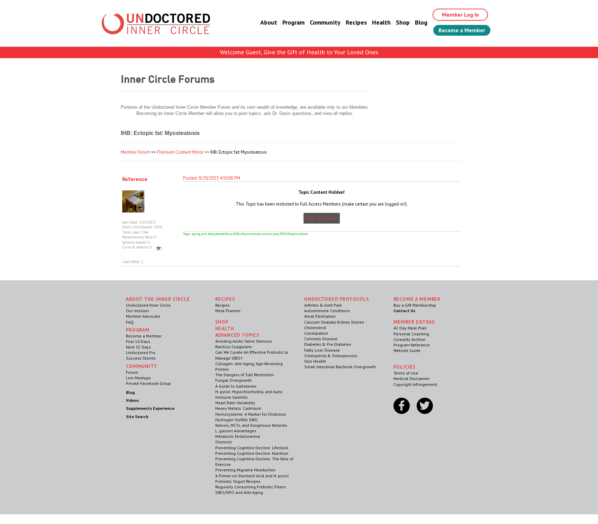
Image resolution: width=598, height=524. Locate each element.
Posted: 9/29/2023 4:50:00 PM (211, 178)
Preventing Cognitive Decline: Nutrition (251, 453)
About (268, 22)
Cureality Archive (409, 339)
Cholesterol (315, 327)
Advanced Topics (237, 335)
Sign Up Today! (321, 218)
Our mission (137, 310)
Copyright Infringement (415, 384)
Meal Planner (228, 310)
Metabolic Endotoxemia (237, 436)
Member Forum (135, 152)
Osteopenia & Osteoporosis (330, 355)
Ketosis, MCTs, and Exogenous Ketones (251, 425)
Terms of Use (405, 373)
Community (325, 22)
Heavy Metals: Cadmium (238, 408)
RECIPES (225, 299)
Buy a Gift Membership (414, 305)
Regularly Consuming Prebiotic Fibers (250, 486)
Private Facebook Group (148, 383)
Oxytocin (223, 441)
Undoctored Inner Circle (148, 305)
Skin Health (315, 361)
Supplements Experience (150, 408)
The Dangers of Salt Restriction (244, 374)
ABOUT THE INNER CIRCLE (158, 299)
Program (293, 22)
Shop (403, 22)
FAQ (130, 322)
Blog (421, 22)
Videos (132, 400)
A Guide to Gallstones (235, 386)
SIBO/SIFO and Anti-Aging (239, 492)
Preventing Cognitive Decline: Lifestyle (251, 447)
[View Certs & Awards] (158, 247)
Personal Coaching (411, 333)
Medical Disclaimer (411, 378)
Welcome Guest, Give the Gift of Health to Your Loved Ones (299, 52)
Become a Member (461, 30)
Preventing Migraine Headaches (245, 469)
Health (381, 22)
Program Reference (411, 344)
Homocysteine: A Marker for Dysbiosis (250, 414)
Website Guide (406, 350)
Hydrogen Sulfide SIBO (236, 419)
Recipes (356, 22)
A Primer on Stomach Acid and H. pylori (252, 475)
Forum (132, 372)
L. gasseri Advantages (235, 430)
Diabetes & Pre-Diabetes (327, 344)
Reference (134, 178)
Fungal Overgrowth (233, 380)
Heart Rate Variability (235, 402)
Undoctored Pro (140, 352)
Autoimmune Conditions (327, 310)
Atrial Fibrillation (320, 316)
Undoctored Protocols (336, 299)
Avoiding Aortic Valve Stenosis (243, 341)
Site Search (137, 416)
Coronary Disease (320, 338)
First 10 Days (138, 341)
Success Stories (141, 358)
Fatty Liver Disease (322, 350)
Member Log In (460, 14)
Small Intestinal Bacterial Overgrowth (340, 366)
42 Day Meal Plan (410, 328)
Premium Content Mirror (180, 152)
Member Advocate (143, 316)
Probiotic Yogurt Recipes (238, 481)
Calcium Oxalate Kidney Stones (334, 322)
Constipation (316, 333)
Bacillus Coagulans (233, 346)
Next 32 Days (138, 347)
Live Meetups (138, 377)
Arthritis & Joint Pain (323, 305)
